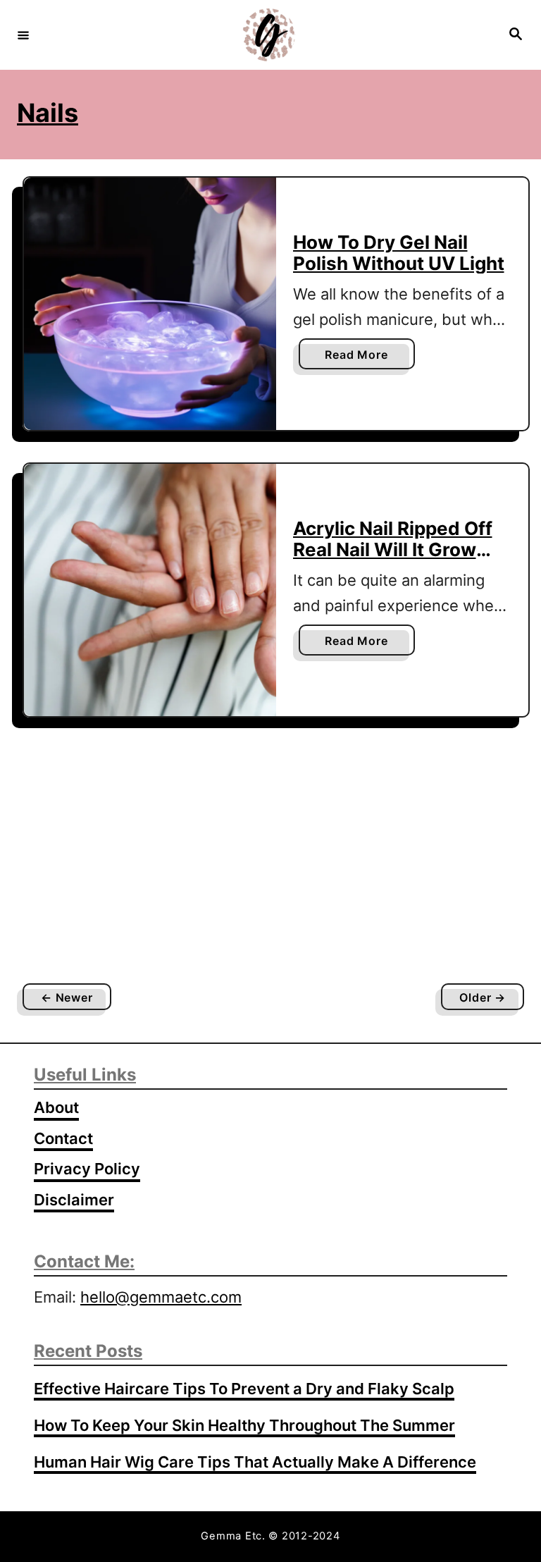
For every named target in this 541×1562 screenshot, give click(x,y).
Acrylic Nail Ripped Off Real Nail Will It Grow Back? (392, 549)
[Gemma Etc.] (268, 34)
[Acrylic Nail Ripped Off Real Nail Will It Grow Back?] (150, 590)
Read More (362, 358)
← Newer (67, 997)
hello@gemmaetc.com (161, 1297)
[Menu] (23, 34)
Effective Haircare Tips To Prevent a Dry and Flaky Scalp (244, 1388)
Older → (482, 997)
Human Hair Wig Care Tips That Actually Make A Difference (255, 1462)
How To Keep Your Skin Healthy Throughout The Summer (244, 1425)
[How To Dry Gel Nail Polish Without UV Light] (150, 304)
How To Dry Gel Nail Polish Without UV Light (398, 252)
